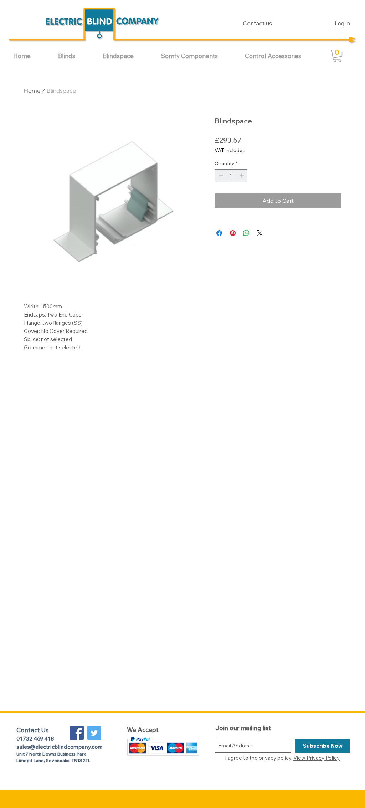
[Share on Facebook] (219, 233)
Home (32, 90)
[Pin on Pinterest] (232, 233)
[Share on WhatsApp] (246, 233)
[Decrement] (220, 176)
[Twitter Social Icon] (94, 733)
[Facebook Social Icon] (77, 733)
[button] (75, 56)
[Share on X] (260, 233)
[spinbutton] (231, 176)
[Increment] (242, 176)
